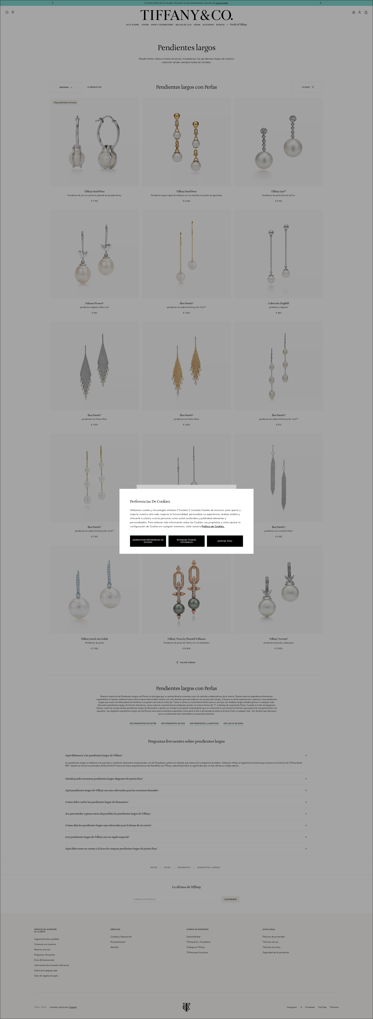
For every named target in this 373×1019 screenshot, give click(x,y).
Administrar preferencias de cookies (148, 541)
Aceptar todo (225, 541)
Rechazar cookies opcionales (186, 541)
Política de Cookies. (213, 526)
